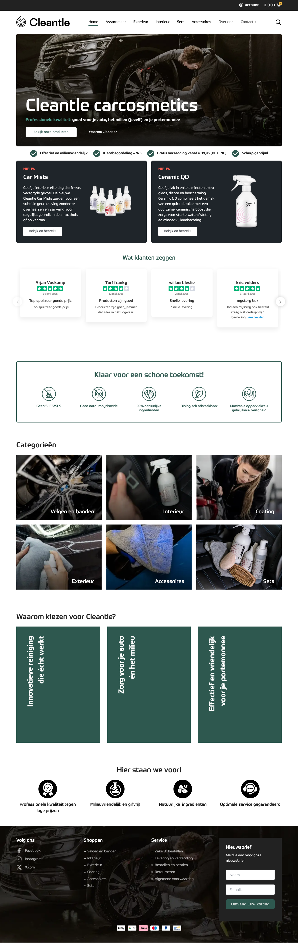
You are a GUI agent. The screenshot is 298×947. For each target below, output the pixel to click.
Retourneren (165, 872)
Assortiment (116, 22)
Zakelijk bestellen (169, 851)
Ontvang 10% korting (250, 904)
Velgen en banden (101, 851)
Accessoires (201, 22)
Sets (180, 22)
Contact (247, 22)
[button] (280, 301)
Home (93, 22)
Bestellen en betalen (171, 865)
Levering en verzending (174, 858)
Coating (93, 872)
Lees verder (255, 317)
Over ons (226, 22)
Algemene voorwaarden (174, 879)
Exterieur (140, 22)
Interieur (163, 22)
